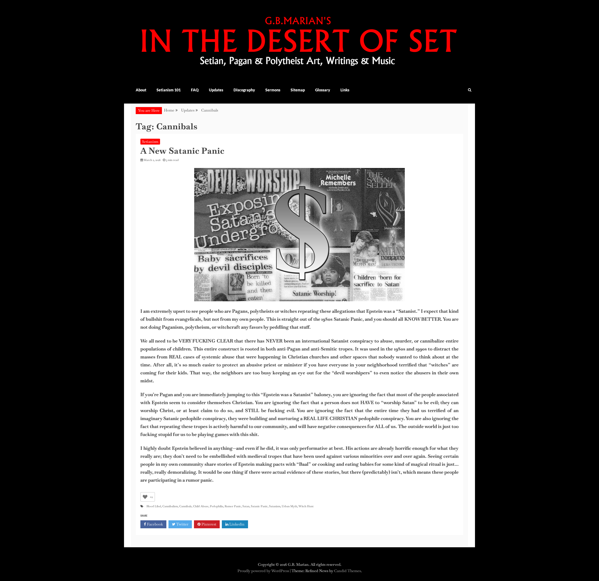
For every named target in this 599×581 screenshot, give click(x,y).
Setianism (150, 141)
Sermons (272, 90)
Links (344, 90)
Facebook (154, 524)
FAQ (195, 90)
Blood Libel (153, 506)
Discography (244, 90)
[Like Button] (145, 496)
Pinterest (208, 524)
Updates (216, 90)
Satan (245, 506)
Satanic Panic (259, 506)
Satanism (274, 506)
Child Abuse (200, 506)
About (141, 90)
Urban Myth (289, 506)
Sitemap (298, 90)
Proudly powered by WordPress (263, 570)
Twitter (181, 524)
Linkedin (236, 524)
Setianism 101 (169, 90)
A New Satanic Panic (182, 150)
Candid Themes (347, 570)
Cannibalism (170, 506)
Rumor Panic (233, 506)
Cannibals (185, 506)
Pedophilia (216, 506)
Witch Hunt (306, 506)
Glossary (322, 90)
